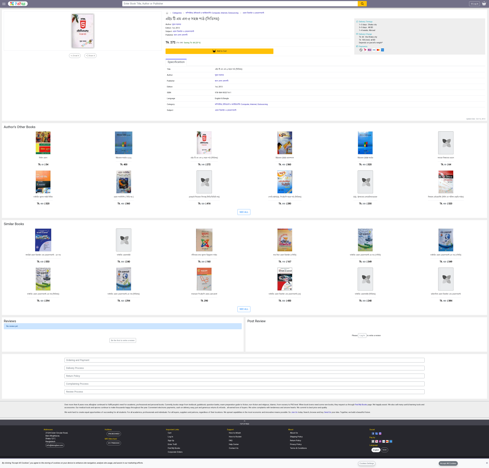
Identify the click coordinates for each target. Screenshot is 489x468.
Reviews (10, 321)
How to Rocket (235, 437)
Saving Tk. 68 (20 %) (192, 43)
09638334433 (113, 434)
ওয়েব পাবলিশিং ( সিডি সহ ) (124, 197)
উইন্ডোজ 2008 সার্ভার (365, 158)
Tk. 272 (170, 42)
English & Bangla (222, 98)
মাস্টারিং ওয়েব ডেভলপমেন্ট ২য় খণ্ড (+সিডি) (365, 255)
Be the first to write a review (122, 340)
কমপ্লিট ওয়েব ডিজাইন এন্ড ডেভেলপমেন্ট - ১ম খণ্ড (43, 255)
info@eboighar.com (55, 445)
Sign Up (171, 440)
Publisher (171, 81)
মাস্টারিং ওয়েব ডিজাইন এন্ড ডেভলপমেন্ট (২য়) (285, 294)
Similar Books (14, 224)
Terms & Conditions (298, 448)
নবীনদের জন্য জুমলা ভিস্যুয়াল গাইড (204, 255)
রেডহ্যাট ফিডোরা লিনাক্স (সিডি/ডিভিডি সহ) (204, 197)
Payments (363, 46)
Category (171, 104)
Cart (169, 433)
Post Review (256, 321)
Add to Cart (221, 51)
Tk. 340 (180, 43)
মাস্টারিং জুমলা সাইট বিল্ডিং (43, 197)
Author (170, 75)
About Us (294, 433)
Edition (170, 87)
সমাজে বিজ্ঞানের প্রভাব (446, 158)
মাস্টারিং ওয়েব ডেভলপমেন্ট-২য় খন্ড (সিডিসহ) (43, 294)
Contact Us (233, 448)
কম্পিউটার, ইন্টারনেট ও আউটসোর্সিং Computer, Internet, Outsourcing (212, 13)
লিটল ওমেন (43, 158)
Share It (91, 55)
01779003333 (113, 443)
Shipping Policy (296, 437)
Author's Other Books (19, 127)
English (376, 450)
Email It (75, 55)
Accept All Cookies (448, 463)
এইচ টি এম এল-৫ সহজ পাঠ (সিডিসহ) (192, 18)
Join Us (294, 412)
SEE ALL (244, 212)
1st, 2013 (219, 87)
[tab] (176, 62)
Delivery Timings (365, 21)
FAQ (230, 440)
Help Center (234, 444)
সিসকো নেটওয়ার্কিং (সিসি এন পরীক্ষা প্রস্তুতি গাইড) (446, 197)
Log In (475, 4)
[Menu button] (4, 3)
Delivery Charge (365, 34)
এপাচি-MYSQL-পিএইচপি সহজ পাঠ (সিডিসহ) (284, 197)
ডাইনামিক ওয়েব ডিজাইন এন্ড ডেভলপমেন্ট (446, 294)
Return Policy (295, 440)
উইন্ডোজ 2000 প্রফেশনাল (285, 158)
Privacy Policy (296, 444)
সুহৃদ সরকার (176, 24)
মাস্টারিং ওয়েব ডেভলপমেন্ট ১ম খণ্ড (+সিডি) (445, 255)
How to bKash (235, 433)
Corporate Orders (175, 452)
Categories (177, 13)
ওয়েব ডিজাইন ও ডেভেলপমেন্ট (253, 13)
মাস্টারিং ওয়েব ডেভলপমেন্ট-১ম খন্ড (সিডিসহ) (124, 294)
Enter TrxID (172, 444)
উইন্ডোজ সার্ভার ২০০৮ (124, 158)
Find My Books (361, 404)
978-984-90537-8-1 (223, 92)
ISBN (169, 92)
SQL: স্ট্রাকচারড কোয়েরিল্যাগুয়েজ (365, 197)
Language (171, 98)
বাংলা (385, 450)
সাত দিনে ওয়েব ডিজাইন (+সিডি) (284, 255)
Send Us (327, 412)
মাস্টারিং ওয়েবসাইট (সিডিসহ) (365, 294)
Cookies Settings (367, 463)
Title (169, 69)
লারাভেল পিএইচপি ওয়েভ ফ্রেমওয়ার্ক (204, 294)
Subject (170, 110)
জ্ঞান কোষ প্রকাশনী (181, 35)
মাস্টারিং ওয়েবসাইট (123, 255)
